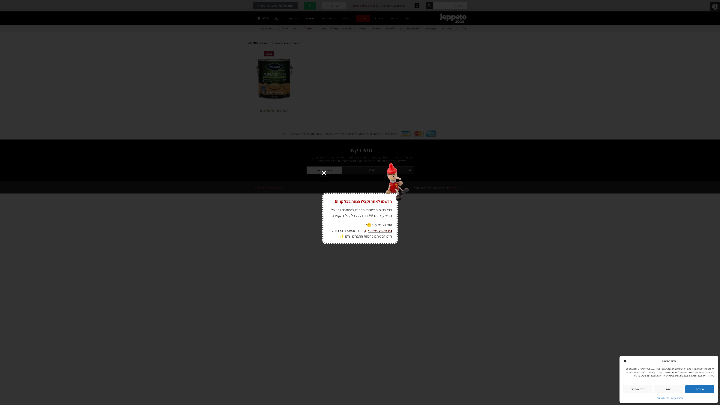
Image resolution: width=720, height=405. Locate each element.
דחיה (668, 389)
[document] (360, 202)
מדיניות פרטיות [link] (663, 398)
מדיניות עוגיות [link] (677, 398)
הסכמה (700, 389)
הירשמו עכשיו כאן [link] (379, 230)
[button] (625, 361)
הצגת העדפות (638, 389)
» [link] (366, 230)
